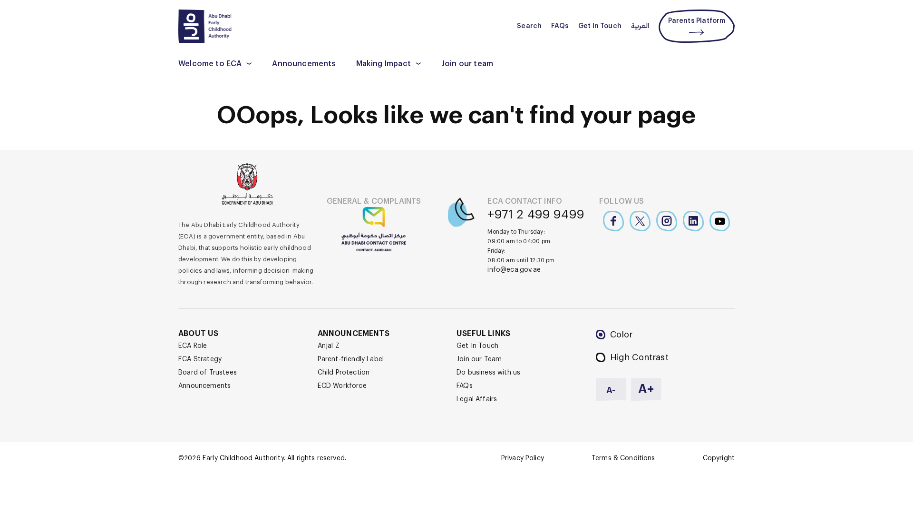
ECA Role (192, 346)
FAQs (560, 26)
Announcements (304, 64)
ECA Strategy (200, 359)
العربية (640, 26)
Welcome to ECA (210, 64)
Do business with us (488, 372)
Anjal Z (329, 346)
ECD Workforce (342, 386)
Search (529, 26)
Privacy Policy (522, 458)
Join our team (467, 64)
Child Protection (344, 372)
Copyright (719, 458)
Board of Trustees (207, 372)
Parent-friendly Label (351, 359)
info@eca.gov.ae (514, 270)
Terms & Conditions (623, 458)
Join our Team (479, 359)
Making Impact (383, 64)
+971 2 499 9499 (535, 214)
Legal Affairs (476, 399)
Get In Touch (600, 26)
